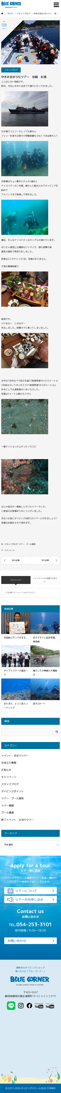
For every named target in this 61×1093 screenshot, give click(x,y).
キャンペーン (8, 777)
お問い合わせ (16, 941)
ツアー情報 (7, 805)
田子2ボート (39, 703)
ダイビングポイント (12, 791)
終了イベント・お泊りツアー (17, 820)
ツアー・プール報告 (27, 544)
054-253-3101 (30, 924)
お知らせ (6, 770)
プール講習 (7, 812)
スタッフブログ (11, 70)
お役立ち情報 (8, 762)
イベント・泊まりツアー (15, 755)
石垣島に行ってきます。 (16, 637)
